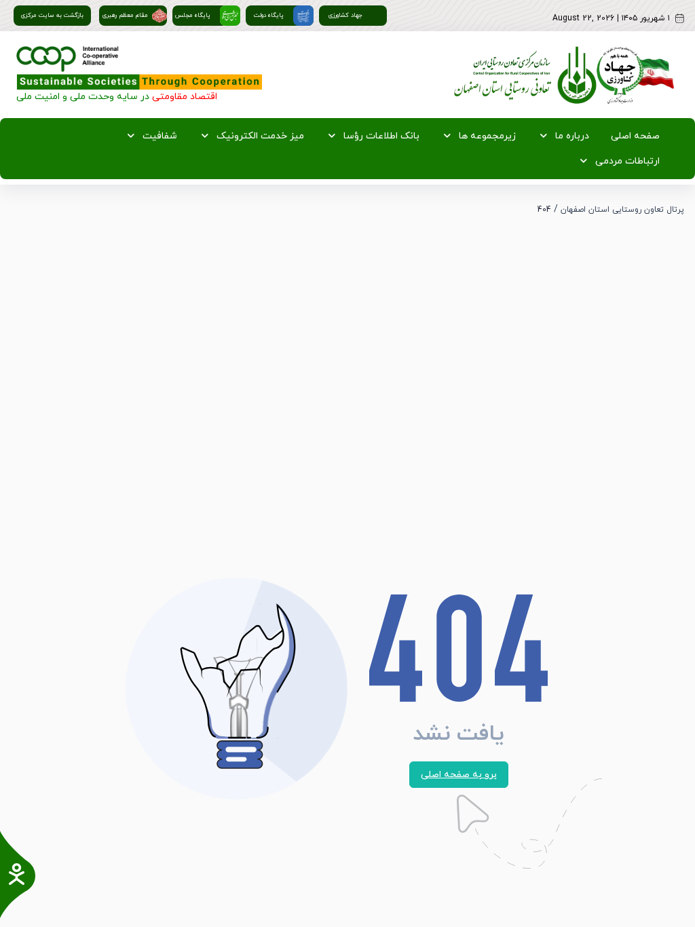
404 (544, 209)
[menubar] (347, 149)
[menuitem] (632, 136)
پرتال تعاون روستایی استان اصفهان (622, 209)
